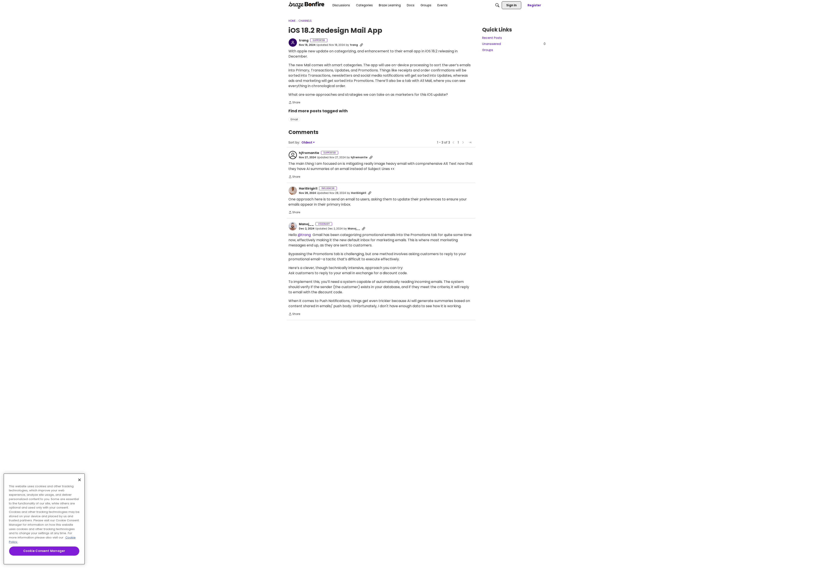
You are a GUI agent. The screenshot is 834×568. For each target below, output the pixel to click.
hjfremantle (309, 153)
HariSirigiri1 (308, 189)
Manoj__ (306, 224)
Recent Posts (492, 38)
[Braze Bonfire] (306, 5)
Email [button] (294, 119)
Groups (487, 50)
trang (303, 41)
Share (294, 103)
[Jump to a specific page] (470, 142)
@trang (304, 234)
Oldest (307, 142)
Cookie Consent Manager (44, 551)
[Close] (79, 480)
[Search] (497, 5)
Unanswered (514, 44)
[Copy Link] (361, 45)
